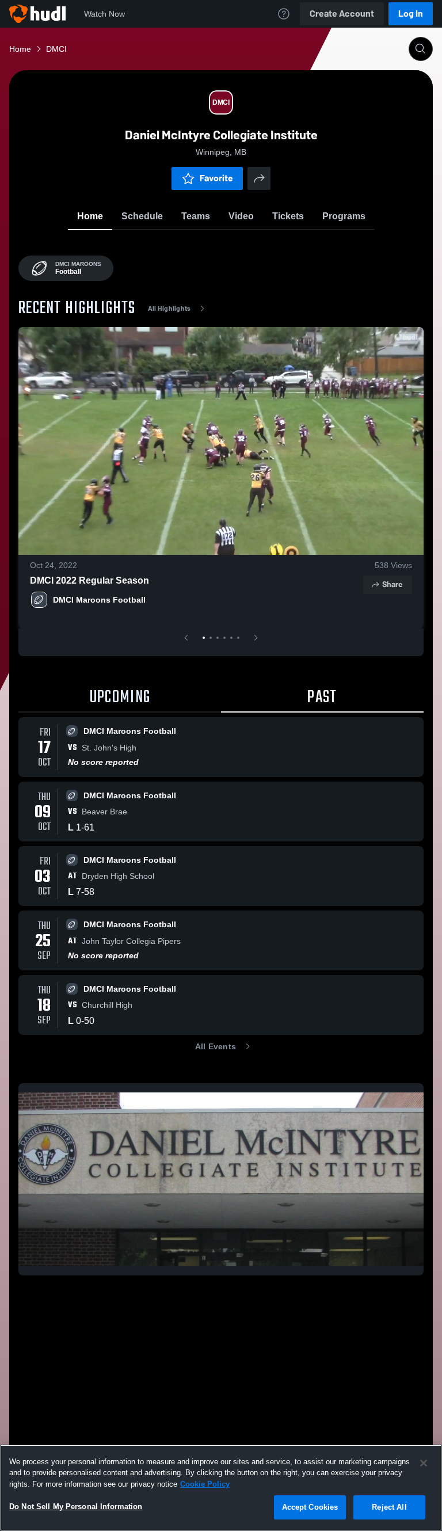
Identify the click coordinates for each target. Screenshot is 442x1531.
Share (392, 584)
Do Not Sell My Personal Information (76, 1506)
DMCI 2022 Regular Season (89, 580)
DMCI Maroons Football (99, 599)
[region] (221, 1488)
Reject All (389, 1507)
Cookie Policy (205, 1484)
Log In (410, 13)
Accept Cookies (310, 1507)
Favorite (216, 178)
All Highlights (169, 308)
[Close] (423, 1463)
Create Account (342, 13)
